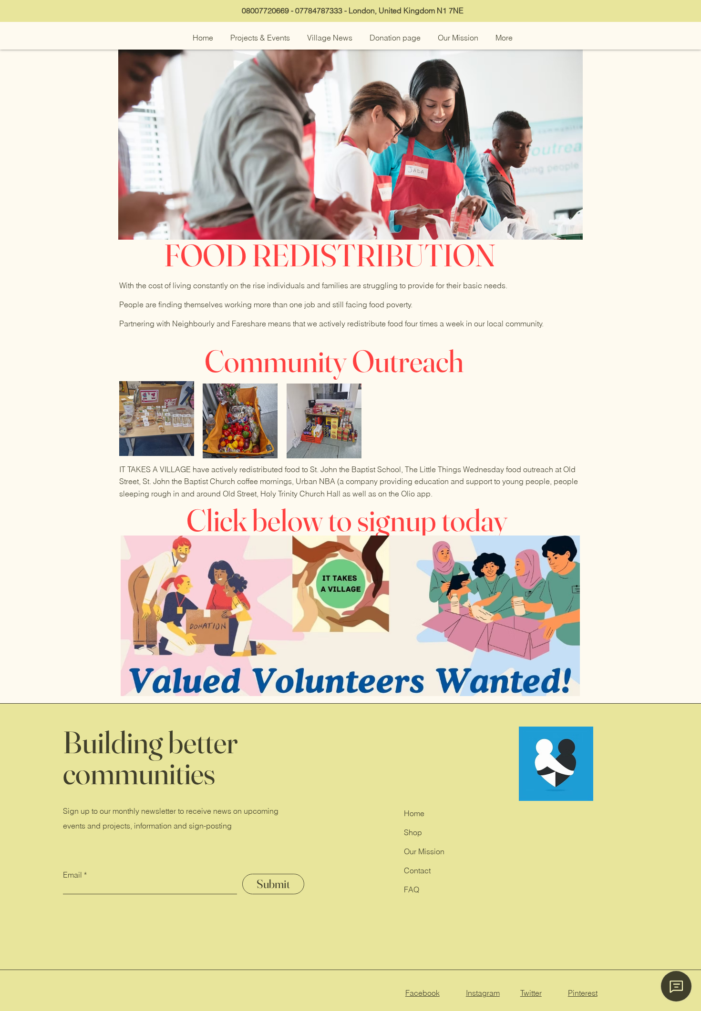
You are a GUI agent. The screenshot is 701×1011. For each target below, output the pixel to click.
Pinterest (583, 993)
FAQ (411, 889)
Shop (414, 832)
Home (414, 813)
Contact (417, 870)
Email (72, 875)
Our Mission (424, 851)
